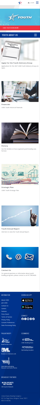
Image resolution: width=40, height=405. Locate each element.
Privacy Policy (5, 320)
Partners (4, 311)
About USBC (5, 300)
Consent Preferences (8, 322)
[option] (20, 19)
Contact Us (4, 306)
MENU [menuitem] (37, 2)
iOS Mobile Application (27, 299)
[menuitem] (20, 2)
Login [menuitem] (32, 2)
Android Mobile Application (27, 306)
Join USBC (4, 303)
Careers (3, 308)
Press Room (5, 314)
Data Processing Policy (8, 325)
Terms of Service (6, 317)
